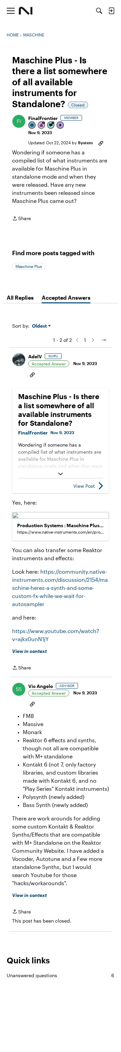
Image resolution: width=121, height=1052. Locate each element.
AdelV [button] (35, 356)
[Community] (26, 11)
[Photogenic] (32, 125)
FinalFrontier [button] (43, 118)
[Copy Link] (101, 143)
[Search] (99, 11)
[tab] (20, 297)
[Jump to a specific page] (103, 340)
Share (21, 218)
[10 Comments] (51, 125)
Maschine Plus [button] (28, 266)
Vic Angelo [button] (40, 686)
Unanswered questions (60, 975)
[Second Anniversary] (42, 125)
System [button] (85, 142)
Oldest (40, 326)
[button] (19, 121)
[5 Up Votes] (60, 125)
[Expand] (60, 474)
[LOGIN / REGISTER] (111, 11)
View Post (84, 486)
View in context (29, 651)
